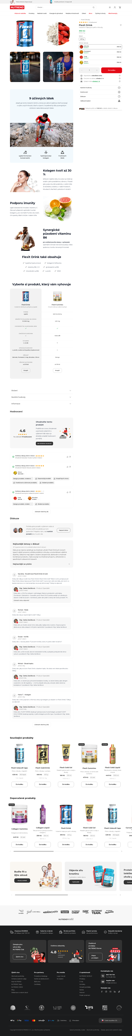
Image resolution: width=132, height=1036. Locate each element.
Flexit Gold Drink (43, 768)
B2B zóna (37, 981)
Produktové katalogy (40, 976)
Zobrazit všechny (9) (41, 511)
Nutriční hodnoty (86, 87)
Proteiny (31, 13)
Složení (14, 391)
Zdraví (84, 13)
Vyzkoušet (75, 882)
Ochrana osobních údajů (18, 979)
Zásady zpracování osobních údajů (111, 1030)
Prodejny (82, 979)
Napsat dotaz (63, 530)
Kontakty (82, 984)
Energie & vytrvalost (56, 13)
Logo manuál (61, 976)
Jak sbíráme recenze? (44, 443)
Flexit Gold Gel (66, 768)
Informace (15, 404)
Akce (90, 13)
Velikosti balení (85, 101)
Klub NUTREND (16, 981)
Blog (12, 990)
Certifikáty (37, 984)
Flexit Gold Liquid (112, 768)
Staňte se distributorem (41, 979)
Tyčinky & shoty (100, 13)
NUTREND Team (16, 984)
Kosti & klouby (85, 19)
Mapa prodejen (95, 957)
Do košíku (19, 784)
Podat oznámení (84, 995)
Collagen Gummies (19, 829)
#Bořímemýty (112, 13)
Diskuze (83, 96)
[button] (121, 851)
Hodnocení (84, 92)
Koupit (26, 370)
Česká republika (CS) (111, 1020)
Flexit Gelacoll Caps (19, 768)
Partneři (82, 992)
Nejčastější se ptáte (22, 564)
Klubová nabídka (20, 13)
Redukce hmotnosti (72, 13)
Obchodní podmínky (17, 976)
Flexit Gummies (57, 305)
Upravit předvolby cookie (77, 1030)
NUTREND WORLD (85, 976)
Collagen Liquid (42, 828)
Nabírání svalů (42, 13)
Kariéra (81, 990)
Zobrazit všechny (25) (41, 724)
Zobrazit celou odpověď (21, 600)
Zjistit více (19, 957)
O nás (81, 981)
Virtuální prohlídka (85, 987)
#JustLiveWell (22, 880)
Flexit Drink (26, 305)
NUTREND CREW (17, 987)
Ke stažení (60, 979)
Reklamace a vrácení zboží (19, 992)
